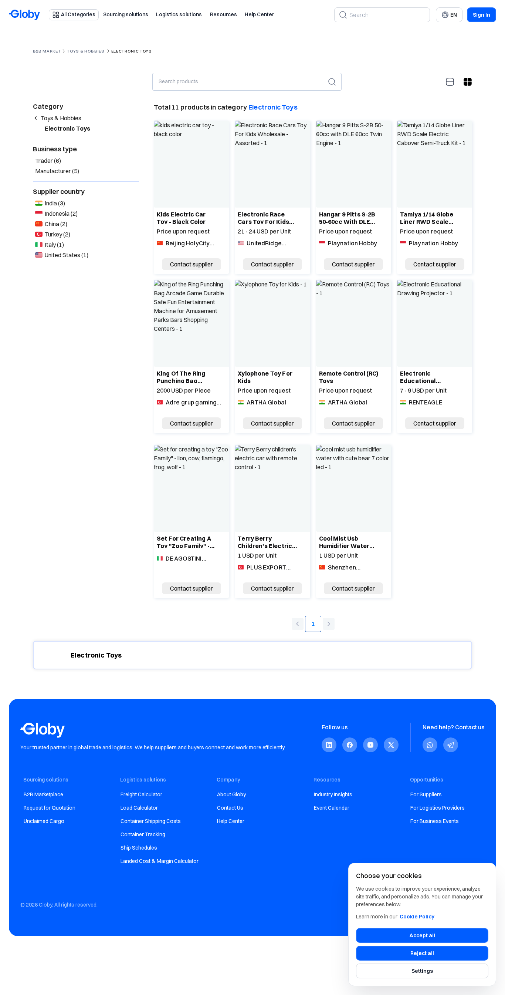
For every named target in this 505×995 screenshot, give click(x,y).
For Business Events (434, 821)
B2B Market (47, 51)
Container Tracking (143, 834)
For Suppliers (426, 794)
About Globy (231, 794)
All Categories (78, 14)
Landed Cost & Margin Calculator (160, 861)
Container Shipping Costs (151, 821)
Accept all (422, 935)
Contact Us (230, 807)
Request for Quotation (49, 807)
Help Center (259, 14)
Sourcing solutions (125, 14)
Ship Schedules (139, 847)
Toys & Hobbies (85, 51)
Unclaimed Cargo (44, 821)
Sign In (481, 14)
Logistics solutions (179, 14)
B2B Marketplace (43, 794)
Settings (422, 971)
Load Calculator (139, 807)
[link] (329, 745)
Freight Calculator (141, 794)
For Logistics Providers (437, 807)
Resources (223, 14)
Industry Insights (333, 794)
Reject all (422, 953)
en (453, 14)
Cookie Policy (417, 916)
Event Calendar (331, 807)
